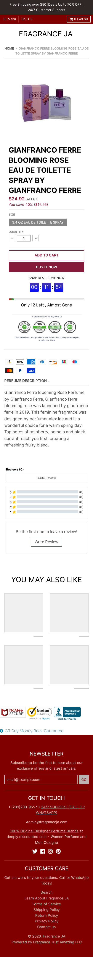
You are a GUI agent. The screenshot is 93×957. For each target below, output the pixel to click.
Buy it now (46, 267)
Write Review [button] (46, 478)
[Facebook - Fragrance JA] (42, 851)
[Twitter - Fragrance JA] (34, 851)
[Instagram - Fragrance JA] (50, 851)
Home (9, 48)
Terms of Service (46, 904)
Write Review (46, 542)
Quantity (16, 232)
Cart (81, 19)
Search (47, 892)
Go (84, 779)
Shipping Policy (47, 909)
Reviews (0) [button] (15, 469)
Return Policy (46, 915)
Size (12, 214)
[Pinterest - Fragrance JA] (58, 851)
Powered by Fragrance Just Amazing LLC (46, 942)
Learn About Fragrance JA (46, 898)
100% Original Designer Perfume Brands (44, 831)
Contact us (46, 927)
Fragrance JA (45, 33)
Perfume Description (25, 381)
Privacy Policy (46, 921)
